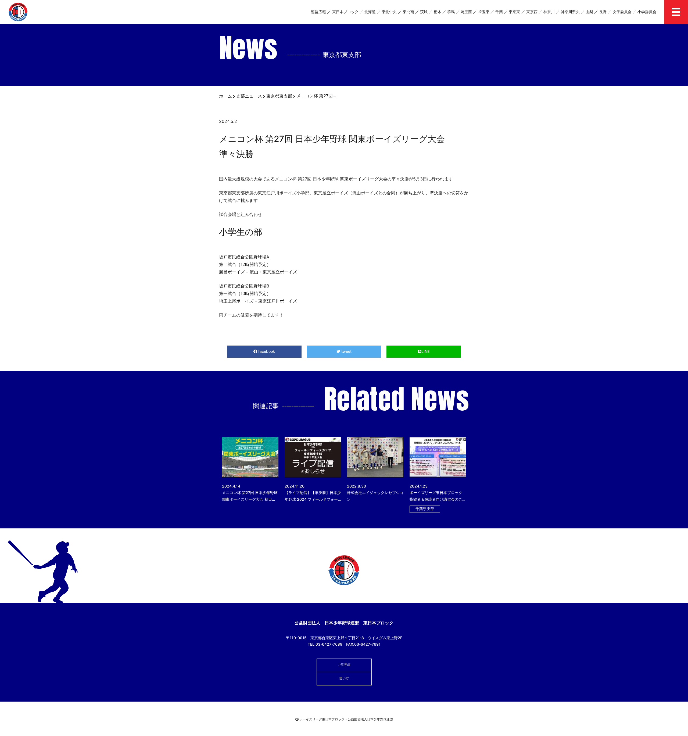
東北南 (408, 11)
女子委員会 (622, 11)
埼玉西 (466, 11)
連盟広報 (318, 11)
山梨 (589, 11)
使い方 (344, 678)
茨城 (424, 11)
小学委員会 (646, 11)
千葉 (499, 11)
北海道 (370, 11)
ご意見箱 (344, 665)
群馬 (451, 11)
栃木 (437, 11)
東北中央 (389, 11)
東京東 (514, 11)
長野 (603, 11)
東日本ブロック (345, 11)
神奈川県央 (570, 11)
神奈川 (549, 11)
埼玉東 (483, 11)
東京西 (532, 11)
